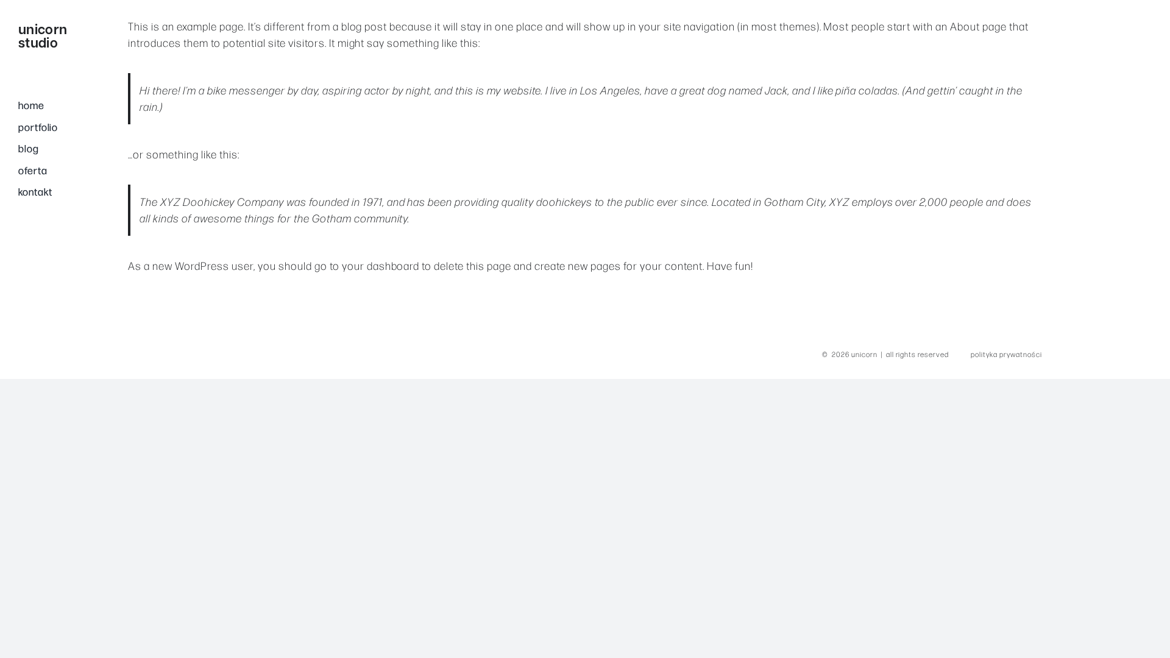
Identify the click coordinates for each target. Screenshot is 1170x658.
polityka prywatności (1006, 354)
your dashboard (381, 265)
